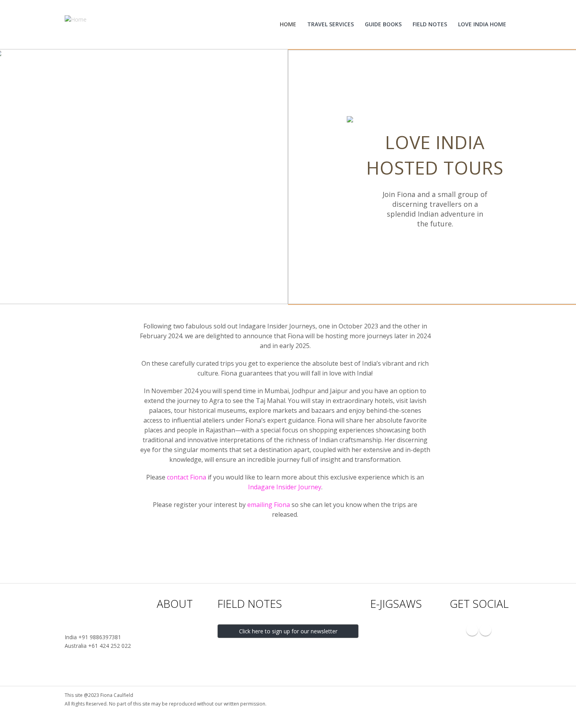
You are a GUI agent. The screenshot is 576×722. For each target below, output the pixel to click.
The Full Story (172, 645)
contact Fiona (186, 477)
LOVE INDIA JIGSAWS (393, 628)
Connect (166, 671)
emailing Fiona (268, 504)
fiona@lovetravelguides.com (100, 628)
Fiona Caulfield (174, 628)
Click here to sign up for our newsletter (288, 631)
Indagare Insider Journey (284, 487)
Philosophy (170, 637)
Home (288, 24)
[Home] (78, 19)
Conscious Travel (177, 654)
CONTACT (89, 603)
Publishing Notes (177, 663)
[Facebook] (485, 630)
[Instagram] (472, 630)
